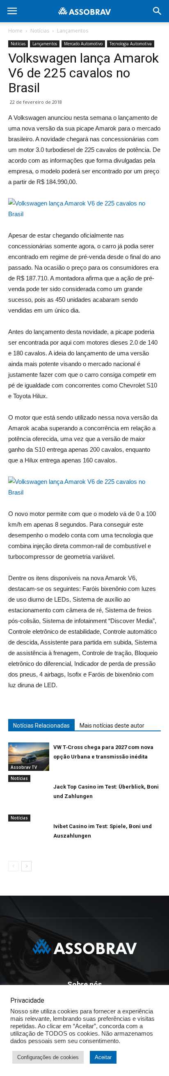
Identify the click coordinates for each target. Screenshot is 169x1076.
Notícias (39, 30)
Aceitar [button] (103, 1057)
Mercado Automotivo (83, 44)
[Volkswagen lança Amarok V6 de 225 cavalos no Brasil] (84, 487)
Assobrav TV (24, 767)
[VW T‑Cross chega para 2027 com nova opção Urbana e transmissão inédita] (28, 756)
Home (15, 30)
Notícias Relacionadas (41, 725)
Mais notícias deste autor (112, 725)
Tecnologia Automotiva (131, 44)
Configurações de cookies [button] (48, 1057)
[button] (157, 11)
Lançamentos (72, 30)
